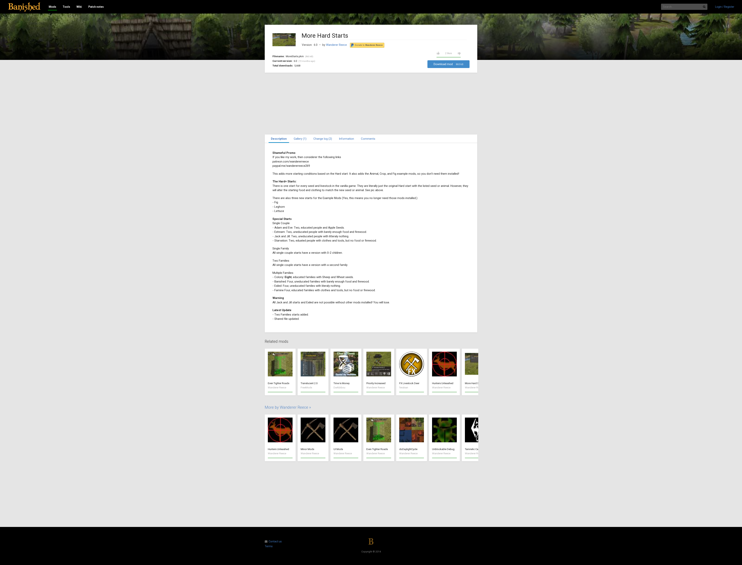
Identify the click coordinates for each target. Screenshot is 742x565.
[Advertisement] (371, 104)
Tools (66, 6)
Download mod (448, 64)
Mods (52, 6)
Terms (269, 546)
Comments (368, 138)
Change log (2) (322, 138)
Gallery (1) (300, 138)
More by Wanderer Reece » (288, 407)
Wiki (79, 6)
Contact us (275, 541)
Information (346, 138)
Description (279, 138)
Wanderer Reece (336, 45)
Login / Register (724, 6)
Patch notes (96, 6)
